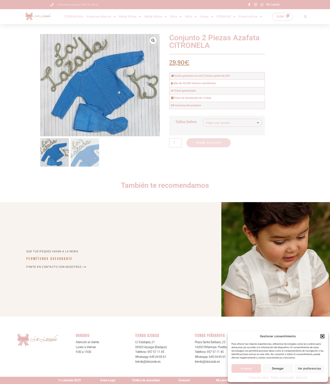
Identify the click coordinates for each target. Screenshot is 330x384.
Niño (188, 16)
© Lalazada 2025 (69, 380)
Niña (173, 16)
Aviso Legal (107, 380)
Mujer (204, 16)
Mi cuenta (222, 380)
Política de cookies (259, 377)
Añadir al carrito (208, 142)
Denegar (278, 368)
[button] (322, 336)
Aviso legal (301, 377)
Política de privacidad (282, 377)
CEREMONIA (73, 16)
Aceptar (246, 368)
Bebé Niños (153, 16)
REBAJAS (224, 16)
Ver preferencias (309, 368)
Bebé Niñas (128, 16)
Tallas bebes (186, 122)
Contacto (184, 380)
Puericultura (248, 16)
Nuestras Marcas (98, 16)
